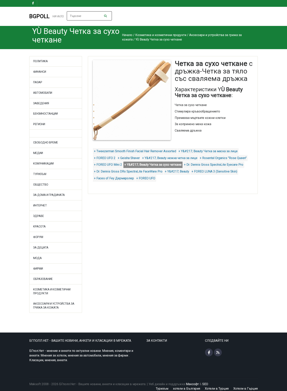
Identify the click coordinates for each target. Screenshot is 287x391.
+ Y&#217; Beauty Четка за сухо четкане (153, 164)
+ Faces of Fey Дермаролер (114, 178)
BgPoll (39, 16)
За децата (40, 247)
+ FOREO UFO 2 (104, 158)
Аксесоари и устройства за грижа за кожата (53, 305)
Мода (37, 258)
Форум (38, 237)
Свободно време (45, 142)
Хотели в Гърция (245, 388)
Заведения (41, 103)
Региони (39, 124)
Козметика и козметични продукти (51, 291)
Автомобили (42, 92)
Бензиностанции (45, 113)
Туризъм (39, 174)
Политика (40, 61)
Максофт (192, 384)
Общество (40, 184)
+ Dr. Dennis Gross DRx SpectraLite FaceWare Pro (128, 171)
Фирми (38, 268)
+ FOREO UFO (145, 178)
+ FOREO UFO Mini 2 (108, 164)
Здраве (38, 216)
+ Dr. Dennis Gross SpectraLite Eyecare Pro (213, 164)
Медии (38, 153)
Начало (58, 16)
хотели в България (186, 388)
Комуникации (43, 163)
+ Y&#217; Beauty (177, 171)
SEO (205, 384)
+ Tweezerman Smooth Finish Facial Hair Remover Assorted (135, 151)
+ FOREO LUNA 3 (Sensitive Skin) (214, 171)
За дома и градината (49, 194)
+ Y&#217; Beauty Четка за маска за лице (208, 151)
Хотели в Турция (217, 388)
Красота (39, 226)
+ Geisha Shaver (129, 158)
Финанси (39, 71)
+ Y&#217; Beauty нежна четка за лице (169, 158)
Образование (43, 278)
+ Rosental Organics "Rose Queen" (223, 158)
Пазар (37, 82)
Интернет (40, 205)
